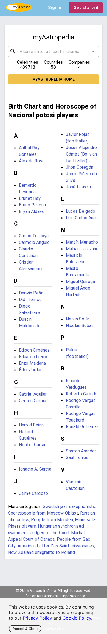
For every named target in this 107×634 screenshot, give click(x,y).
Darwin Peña (31, 293)
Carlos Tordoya (34, 235)
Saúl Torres (77, 457)
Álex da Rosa (31, 160)
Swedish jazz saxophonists (69, 506)
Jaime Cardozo (33, 493)
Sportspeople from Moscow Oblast (43, 513)
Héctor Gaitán (32, 444)
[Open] (93, 51)
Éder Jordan (31, 369)
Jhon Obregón (79, 167)
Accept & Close (25, 629)
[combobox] (53, 51)
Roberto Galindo (81, 393)
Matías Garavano (82, 248)
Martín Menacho (82, 242)
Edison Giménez (34, 350)
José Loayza (78, 186)
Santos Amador (81, 451)
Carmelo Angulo (34, 242)
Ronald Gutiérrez (82, 426)
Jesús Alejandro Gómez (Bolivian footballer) (81, 154)
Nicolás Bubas (80, 325)
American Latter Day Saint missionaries (56, 545)
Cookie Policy (77, 618)
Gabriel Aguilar (33, 394)
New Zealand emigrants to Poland (41, 552)
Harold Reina (31, 425)
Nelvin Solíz (77, 319)
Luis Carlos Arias (82, 217)
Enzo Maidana (32, 363)
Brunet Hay (30, 198)
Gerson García (32, 400)
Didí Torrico (30, 299)
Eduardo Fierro (33, 356)
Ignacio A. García (35, 469)
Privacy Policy (37, 618)
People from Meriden (52, 519)
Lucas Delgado (80, 211)
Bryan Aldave (31, 211)
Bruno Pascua (32, 205)
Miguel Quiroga (80, 281)
